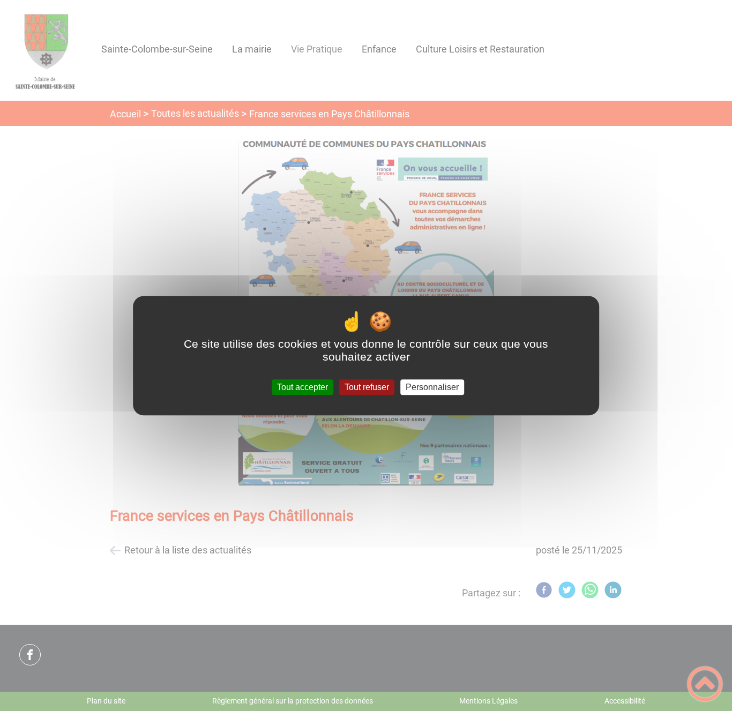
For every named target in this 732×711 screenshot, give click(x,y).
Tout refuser (367, 387)
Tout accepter (302, 387)
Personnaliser (432, 387)
